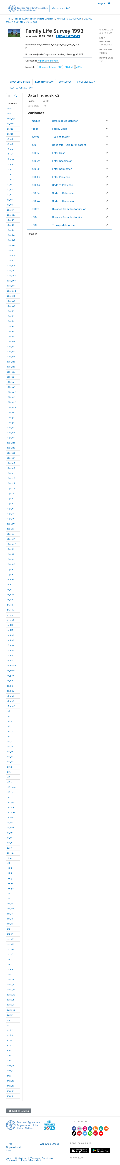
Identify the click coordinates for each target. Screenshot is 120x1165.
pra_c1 (10, 954)
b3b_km (10, 382)
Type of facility (61, 136)
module (36, 120)
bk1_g (9, 767)
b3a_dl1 (10, 220)
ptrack (10, 969)
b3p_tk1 (10, 569)
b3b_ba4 (11, 356)
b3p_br (10, 473)
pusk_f (10, 1015)
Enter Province (61, 177)
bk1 (8, 716)
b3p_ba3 (11, 453)
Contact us (20, 1158)
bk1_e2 (10, 761)
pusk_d (10, 999)
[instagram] (84, 1128)
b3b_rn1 (10, 427)
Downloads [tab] (65, 82)
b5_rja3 (10, 696)
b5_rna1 (10, 701)
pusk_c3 (11, 994)
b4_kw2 (10, 640)
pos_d (10, 918)
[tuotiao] (79, 1133)
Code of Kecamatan (63, 201)
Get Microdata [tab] (87, 82)
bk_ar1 (10, 822)
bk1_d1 (10, 731)
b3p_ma (11, 528)
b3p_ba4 (11, 458)
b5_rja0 (10, 680)
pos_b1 (10, 903)
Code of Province (62, 185)
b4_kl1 (10, 625)
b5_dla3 (11, 660)
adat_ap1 (11, 118)
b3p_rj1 (10, 549)
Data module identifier (65, 120)
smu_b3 (10, 1085)
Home (9, 19)
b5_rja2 (10, 691)
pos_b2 (10, 908)
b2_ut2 (10, 204)
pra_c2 (10, 959)
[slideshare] (101, 1128)
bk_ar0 (10, 817)
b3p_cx (10, 493)
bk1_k (9, 782)
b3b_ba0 (11, 336)
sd (8, 1025)
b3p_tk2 (11, 574)
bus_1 (9, 848)
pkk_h (9, 868)
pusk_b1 (11, 979)
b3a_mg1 (11, 285)
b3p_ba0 (11, 437)
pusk (9, 974)
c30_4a (36, 185)
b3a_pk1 (11, 296)
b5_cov (10, 645)
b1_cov (10, 123)
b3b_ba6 (11, 366)
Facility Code (59, 128)
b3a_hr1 (10, 260)
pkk (8, 863)
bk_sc (9, 837)
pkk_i (9, 873)
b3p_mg (11, 534)
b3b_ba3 (11, 351)
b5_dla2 (11, 655)
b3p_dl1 (10, 498)
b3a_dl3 (11, 230)
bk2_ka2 (11, 812)
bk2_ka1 (10, 807)
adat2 (9, 113)
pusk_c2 (11, 989)
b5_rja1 (10, 686)
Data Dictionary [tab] (44, 82)
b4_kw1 (10, 635)
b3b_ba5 (11, 361)
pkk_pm (10, 888)
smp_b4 (10, 1065)
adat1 (9, 108)
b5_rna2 (11, 706)
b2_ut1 (10, 199)
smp (9, 1050)
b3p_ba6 (11, 468)
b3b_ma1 (11, 387)
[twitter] (84, 1133)
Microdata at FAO (61, 8)
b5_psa (10, 675)
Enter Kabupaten (62, 168)
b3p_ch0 (11, 478)
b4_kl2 (10, 630)
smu (9, 1075)
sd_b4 (10, 1040)
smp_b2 (10, 1055)
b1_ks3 (10, 144)
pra (8, 929)
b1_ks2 (10, 139)
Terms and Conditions (41, 1158)
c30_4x (36, 177)
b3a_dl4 (11, 235)
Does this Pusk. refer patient (69, 144)
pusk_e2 (11, 1010)
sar (8, 1020)
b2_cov (10, 159)
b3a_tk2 (11, 316)
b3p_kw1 (11, 523)
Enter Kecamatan (62, 161)
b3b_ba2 (11, 346)
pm (8, 893)
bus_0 (9, 842)
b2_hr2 (10, 179)
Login (100, 3)
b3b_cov (11, 372)
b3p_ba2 (11, 447)
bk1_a (9, 721)
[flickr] (79, 1128)
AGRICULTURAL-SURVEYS (69, 19)
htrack (10, 858)
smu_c (10, 1096)
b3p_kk (10, 513)
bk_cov (10, 827)
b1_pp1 (10, 154)
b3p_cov (11, 488)
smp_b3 (10, 1060)
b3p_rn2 (11, 564)
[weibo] (95, 1133)
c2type (36, 136)
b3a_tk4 (10, 326)
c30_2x (36, 161)
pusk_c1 (11, 984)
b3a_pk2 (11, 301)
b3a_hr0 (11, 255)
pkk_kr (10, 883)
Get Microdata (69, 36)
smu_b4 (10, 1091)
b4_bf (9, 584)
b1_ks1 (10, 134)
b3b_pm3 (11, 407)
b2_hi (9, 169)
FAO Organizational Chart (13, 1147)
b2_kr (9, 184)
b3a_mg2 (11, 291)
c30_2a (36, 201)
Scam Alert (11, 1160)
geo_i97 (11, 853)
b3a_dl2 (11, 225)
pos (8, 898)
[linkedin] (90, 1128)
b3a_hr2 (11, 265)
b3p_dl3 (11, 503)
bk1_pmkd (11, 787)
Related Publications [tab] (21, 88)
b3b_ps (10, 412)
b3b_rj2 (10, 422)
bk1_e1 (10, 756)
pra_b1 (10, 934)
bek (8, 711)
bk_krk (10, 832)
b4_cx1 (10, 615)
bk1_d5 (10, 751)
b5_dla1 (10, 650)
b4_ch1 (10, 604)
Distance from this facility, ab (69, 209)
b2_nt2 (10, 194)
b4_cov (10, 609)
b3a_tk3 (11, 321)
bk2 (8, 797)
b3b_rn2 (11, 432)
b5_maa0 (11, 665)
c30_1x (35, 153)
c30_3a (36, 193)
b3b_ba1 (11, 341)
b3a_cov (11, 215)
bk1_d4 (10, 746)
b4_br (9, 589)
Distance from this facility (67, 217)
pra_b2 (10, 939)
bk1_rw (10, 792)
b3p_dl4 (11, 508)
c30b (35, 225)
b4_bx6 (10, 594)
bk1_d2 (10, 736)
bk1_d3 (10, 741)
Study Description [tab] (20, 82)
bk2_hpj (10, 802)
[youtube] (101, 1133)
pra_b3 (10, 944)
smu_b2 (10, 1080)
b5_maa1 (11, 670)
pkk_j (9, 878)
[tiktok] (74, 1133)
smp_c (10, 1070)
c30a (34, 217)
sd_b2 (10, 1030)
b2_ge (10, 164)
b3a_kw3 (11, 280)
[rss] (95, 1128)
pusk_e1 (11, 1004)
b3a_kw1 (11, 270)
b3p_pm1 (11, 539)
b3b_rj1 (10, 417)
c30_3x (36, 168)
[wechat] (90, 1133)
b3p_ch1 (11, 483)
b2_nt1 (10, 189)
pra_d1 (10, 964)
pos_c (10, 913)
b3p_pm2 (11, 544)
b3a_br (10, 210)
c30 (34, 144)
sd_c (9, 1045)
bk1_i (9, 772)
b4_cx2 (10, 620)
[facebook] (74, 1128)
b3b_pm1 (11, 397)
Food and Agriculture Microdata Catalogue (34, 19)
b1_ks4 (10, 149)
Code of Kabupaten (63, 193)
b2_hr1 (10, 174)
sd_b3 (10, 1035)
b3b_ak (10, 331)
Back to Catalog (20, 1111)
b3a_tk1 (10, 311)
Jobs (8, 1158)
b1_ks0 (10, 129)
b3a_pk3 (11, 306)
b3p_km (10, 518)
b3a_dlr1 (11, 240)
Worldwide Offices (49, 1144)
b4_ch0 (10, 599)
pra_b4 (10, 949)
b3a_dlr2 (11, 245)
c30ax (35, 209)
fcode (35, 128)
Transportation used (64, 225)
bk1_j (9, 777)
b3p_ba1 (11, 442)
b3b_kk (10, 377)
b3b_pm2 (11, 402)
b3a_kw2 (11, 275)
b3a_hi (10, 250)
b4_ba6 (10, 579)
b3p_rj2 (10, 554)
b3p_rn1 (10, 559)
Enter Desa (58, 153)
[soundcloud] (106, 1128)
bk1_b (9, 726)
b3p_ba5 (11, 463)
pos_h (10, 923)
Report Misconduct (31, 1160)
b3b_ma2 (11, 392)
